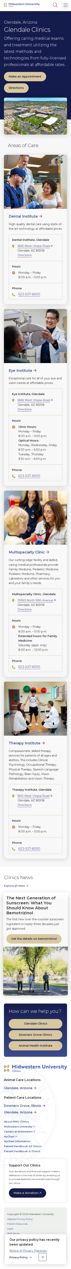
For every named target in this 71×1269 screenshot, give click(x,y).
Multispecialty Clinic (27, 552)
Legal (10, 1228)
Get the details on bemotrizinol (34, 939)
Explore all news (14, 885)
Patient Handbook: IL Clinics (22, 1151)
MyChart (9, 1136)
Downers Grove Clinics (35, 1035)
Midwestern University (18, 1126)
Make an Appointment (25, 76)
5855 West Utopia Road (34, 246)
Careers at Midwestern (18, 1131)
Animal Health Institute (35, 1045)
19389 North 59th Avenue (35, 600)
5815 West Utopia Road (34, 796)
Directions (16, 88)
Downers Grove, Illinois (22, 1106)
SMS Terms (13, 1233)
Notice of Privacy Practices (28, 1251)
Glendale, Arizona (18, 1088)
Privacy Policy (18, 1257)
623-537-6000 (29, 294)
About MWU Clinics (16, 1121)
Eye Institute (20, 370)
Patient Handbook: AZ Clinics (23, 1146)
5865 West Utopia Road (34, 400)
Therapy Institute (24, 743)
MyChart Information (17, 1141)
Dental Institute (23, 216)
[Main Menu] (65, 5)
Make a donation (26, 1193)
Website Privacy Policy (20, 1219)
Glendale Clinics (35, 1023)
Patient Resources (17, 1223)
